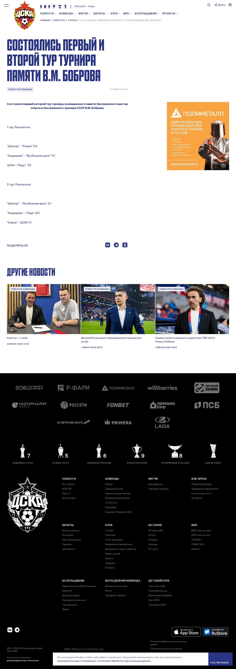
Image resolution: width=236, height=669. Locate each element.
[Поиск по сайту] (209, 5)
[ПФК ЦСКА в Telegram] (17, 630)
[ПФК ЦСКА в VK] (10, 630)
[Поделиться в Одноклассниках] (125, 245)
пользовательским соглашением (76, 660)
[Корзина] (230, 5)
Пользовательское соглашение (166, 649)
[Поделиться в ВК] (108, 245)
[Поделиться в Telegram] (116, 245)
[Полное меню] (6, 5)
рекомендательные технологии (23, 660)
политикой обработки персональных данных (124, 660)
